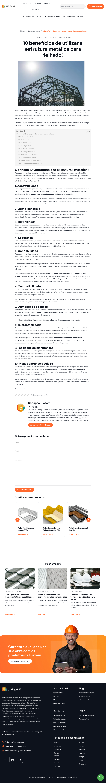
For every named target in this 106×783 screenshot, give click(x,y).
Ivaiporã (81, 742)
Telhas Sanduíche (59, 719)
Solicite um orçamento (19, 661)
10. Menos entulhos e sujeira (31, 164)
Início (23, 31)
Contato (35, 9)
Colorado (57, 766)
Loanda (81, 746)
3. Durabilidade (26, 143)
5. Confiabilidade (27, 149)
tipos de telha (19, 384)
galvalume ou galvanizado (73, 228)
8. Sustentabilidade (28, 158)
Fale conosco (97, 6)
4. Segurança (26, 146)
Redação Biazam (65, 37)
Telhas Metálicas (59, 715)
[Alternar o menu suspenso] (49, 3)
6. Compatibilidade (28, 152)
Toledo (81, 760)
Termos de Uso (84, 719)
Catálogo (37, 3)
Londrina (82, 750)
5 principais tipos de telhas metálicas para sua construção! (56, 319)
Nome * (17, 442)
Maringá (56, 742)
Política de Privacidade (86, 715)
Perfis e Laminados (59, 723)
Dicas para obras (84, 696)
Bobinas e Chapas (59, 726)
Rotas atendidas (59, 703)
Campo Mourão (56, 754)
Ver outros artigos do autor (40, 425)
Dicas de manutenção (86, 693)
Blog (46, 3)
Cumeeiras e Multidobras (62, 730)
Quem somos (26, 3)
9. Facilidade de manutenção (32, 161)
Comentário (19, 460)
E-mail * (17, 451)
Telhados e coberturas (86, 700)
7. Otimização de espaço (30, 155)
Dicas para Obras (34, 31)
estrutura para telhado (24, 110)
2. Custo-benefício (28, 140)
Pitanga (81, 757)
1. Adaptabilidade (27, 137)
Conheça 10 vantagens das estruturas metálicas (35, 134)
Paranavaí (82, 753)
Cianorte (57, 763)
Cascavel (57, 759)
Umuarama (82, 764)
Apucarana (57, 746)
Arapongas (57, 750)
